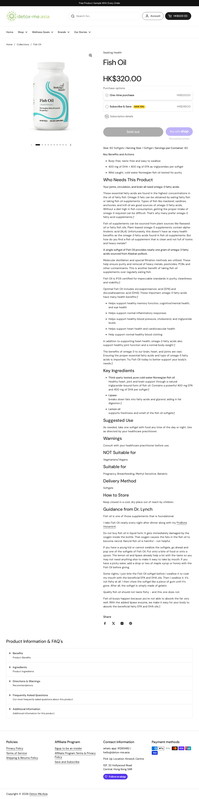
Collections (23, 44)
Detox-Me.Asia (38, 794)
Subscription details (121, 116)
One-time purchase (122, 95)
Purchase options (114, 88)
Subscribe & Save (127, 106)
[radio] (107, 95)
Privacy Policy (14, 748)
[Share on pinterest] (131, 623)
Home (9, 44)
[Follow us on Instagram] (122, 623)
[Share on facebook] (105, 623)
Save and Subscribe (67, 762)
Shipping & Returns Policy (22, 758)
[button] (178, 16)
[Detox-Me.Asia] (27, 16)
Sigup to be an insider (68, 748)
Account (155, 16)
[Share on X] (114, 623)
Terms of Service (16, 753)
